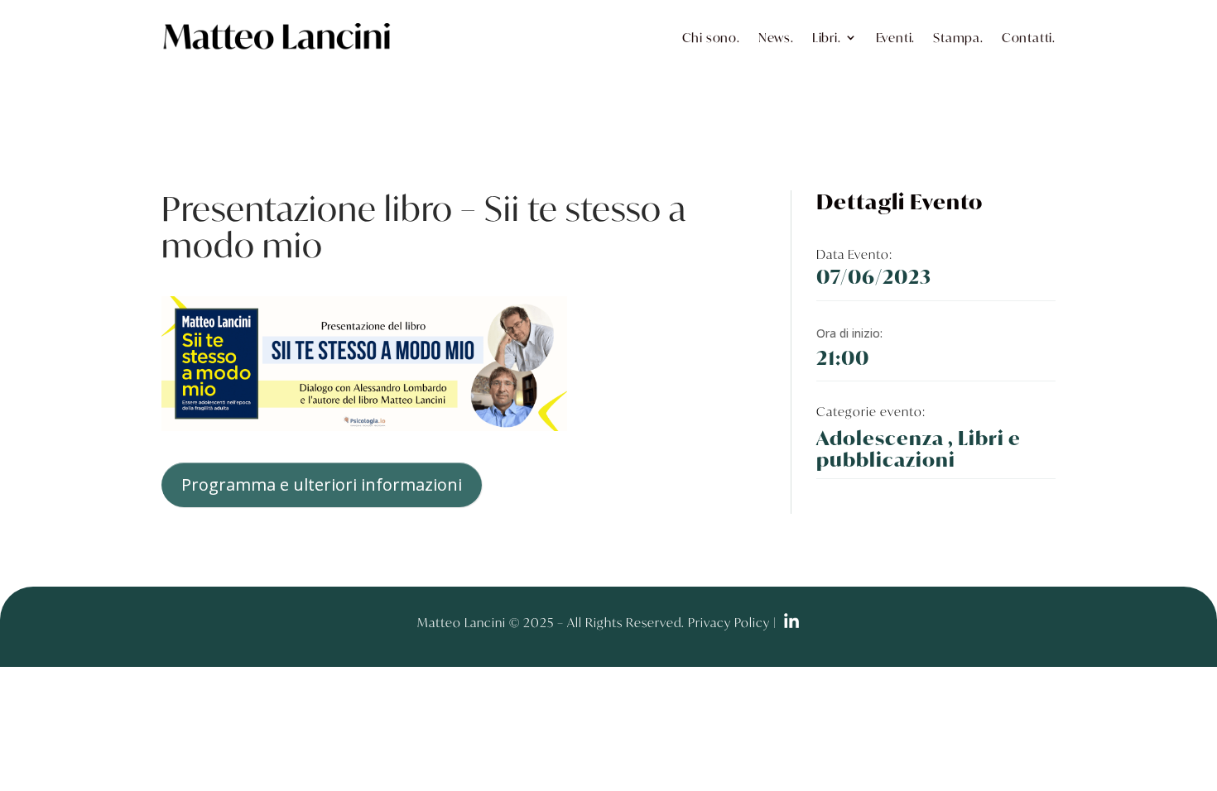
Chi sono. (711, 37)
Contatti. (1029, 37)
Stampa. (958, 37)
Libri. (826, 37)
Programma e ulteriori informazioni (321, 484)
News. (776, 37)
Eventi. (896, 37)
